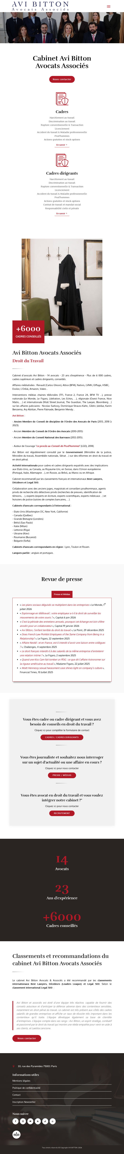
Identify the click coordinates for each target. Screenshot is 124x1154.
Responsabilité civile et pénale (62, 208)
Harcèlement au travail (62, 117)
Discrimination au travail (62, 121)
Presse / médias (62, 775)
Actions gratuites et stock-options (62, 139)
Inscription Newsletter (24, 1102)
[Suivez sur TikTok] (45, 1121)
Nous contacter (27, 1038)
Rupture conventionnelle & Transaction (62, 125)
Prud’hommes (62, 136)
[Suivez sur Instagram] (23, 1121)
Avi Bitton (18, 415)
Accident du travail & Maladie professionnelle (62, 132)
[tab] (62, 594)
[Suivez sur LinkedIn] (38, 1121)
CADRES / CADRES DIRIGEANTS (62, 737)
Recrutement (62, 813)
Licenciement (62, 128)
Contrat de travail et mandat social (62, 204)
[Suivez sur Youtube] (30, 1121)
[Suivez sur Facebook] (15, 1121)
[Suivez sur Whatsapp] (53, 1121)
